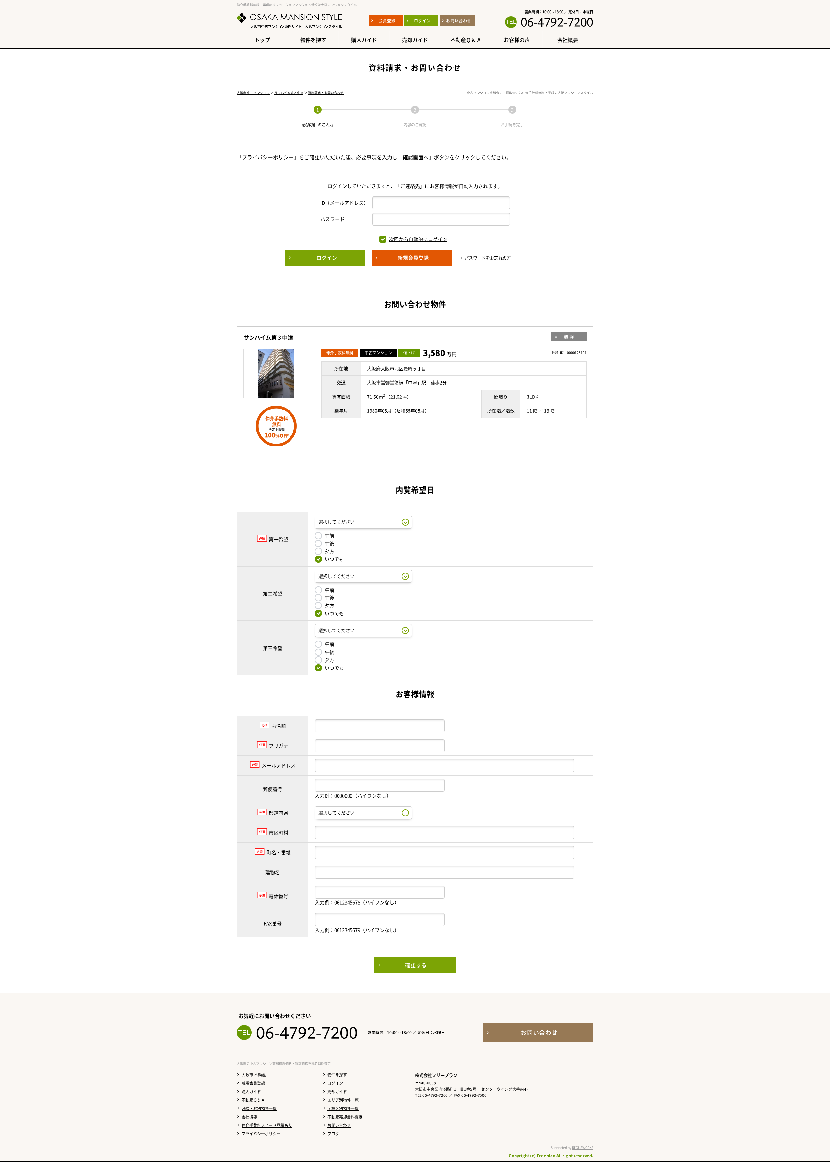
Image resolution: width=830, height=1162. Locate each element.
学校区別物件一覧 (343, 1108)
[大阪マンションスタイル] (289, 28)
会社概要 (249, 1117)
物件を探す (337, 1075)
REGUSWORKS (582, 1147)
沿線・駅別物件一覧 (259, 1108)
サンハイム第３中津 (288, 92)
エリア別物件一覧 (343, 1100)
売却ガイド (337, 1092)
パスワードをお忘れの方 (488, 258)
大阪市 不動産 (254, 1075)
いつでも (334, 559)
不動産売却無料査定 (344, 1117)
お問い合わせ (339, 1125)
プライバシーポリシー (268, 157)
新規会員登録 (253, 1083)
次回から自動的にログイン (418, 239)
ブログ (333, 1134)
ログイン (335, 1083)
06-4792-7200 (557, 22)
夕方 (329, 551)
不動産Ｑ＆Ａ (253, 1100)
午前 (329, 535)
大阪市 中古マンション (253, 92)
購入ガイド (251, 1092)
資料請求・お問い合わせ (326, 92)
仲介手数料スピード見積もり (267, 1125)
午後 (329, 543)
